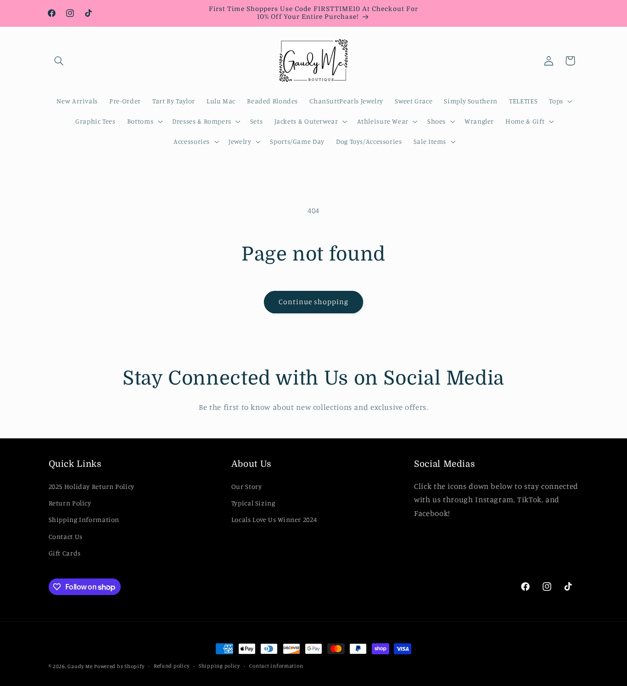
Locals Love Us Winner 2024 (274, 519)
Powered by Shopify (119, 666)
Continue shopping (314, 301)
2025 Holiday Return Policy (91, 486)
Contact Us (66, 536)
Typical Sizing (253, 503)
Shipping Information (84, 519)
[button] (59, 60)
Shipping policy (219, 666)
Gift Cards (65, 553)
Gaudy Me (79, 666)
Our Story (246, 486)
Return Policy (70, 503)
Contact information (276, 666)
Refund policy (172, 666)
